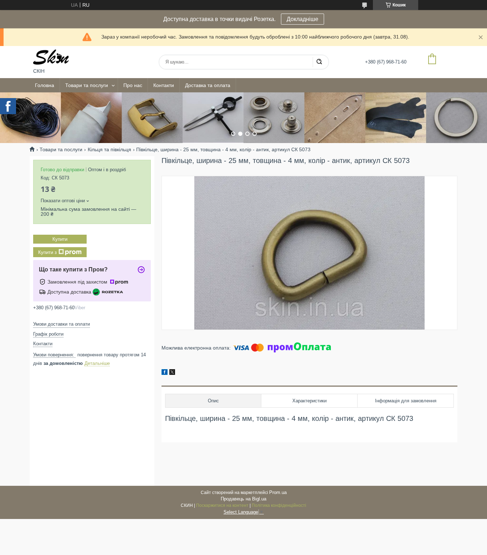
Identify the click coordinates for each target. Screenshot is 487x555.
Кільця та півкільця (109, 149)
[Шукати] (319, 62)
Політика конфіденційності (279, 505)
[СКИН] (51, 57)
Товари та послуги (86, 85)
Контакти (163, 85)
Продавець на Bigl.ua (243, 498)
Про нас (132, 85)
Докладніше (302, 19)
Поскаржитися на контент (222, 505)
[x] (172, 373)
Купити (59, 239)
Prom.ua (278, 492)
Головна (44, 85)
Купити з (47, 252)
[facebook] (165, 373)
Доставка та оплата (207, 85)
